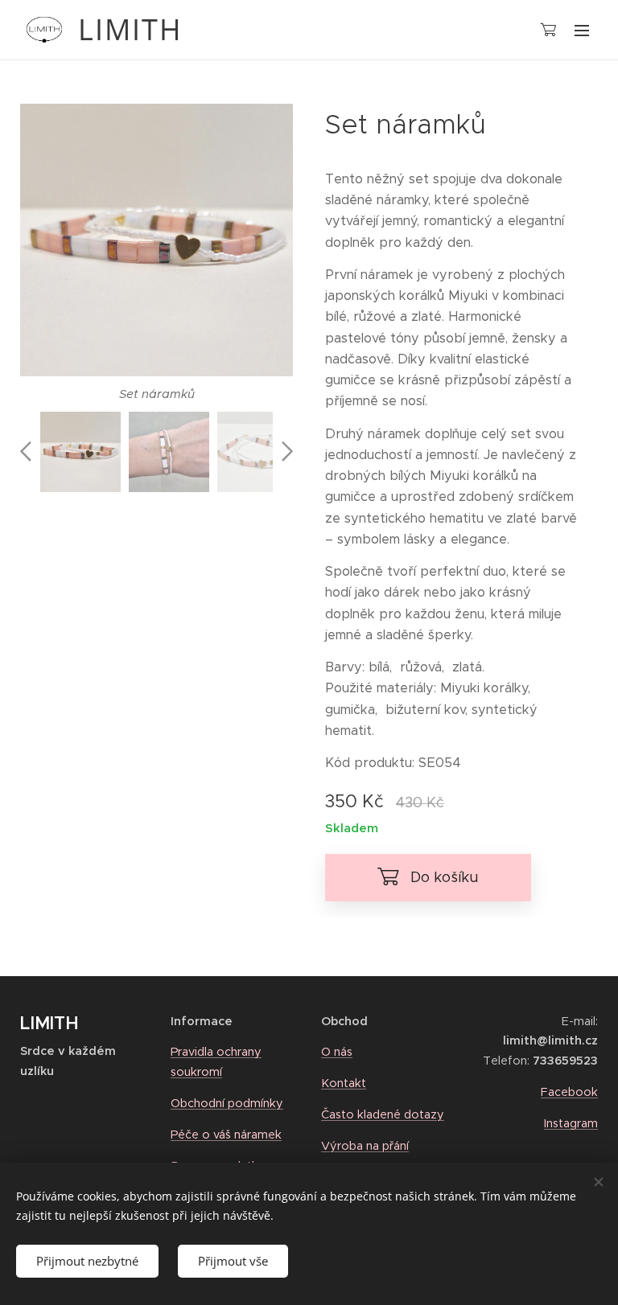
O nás (336, 1051)
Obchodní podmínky (227, 1103)
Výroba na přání (365, 1146)
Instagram (571, 1123)
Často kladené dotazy (382, 1114)
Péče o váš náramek (226, 1134)
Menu (582, 30)
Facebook (569, 1092)
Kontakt (343, 1083)
